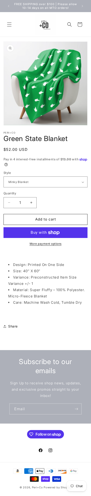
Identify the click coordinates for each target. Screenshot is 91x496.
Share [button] (13, 326)
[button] (9, 24)
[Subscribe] (76, 408)
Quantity (10, 193)
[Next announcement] (82, 6)
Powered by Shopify (57, 487)
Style (7, 173)
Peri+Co (37, 487)
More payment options (46, 243)
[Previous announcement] (9, 6)
